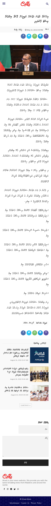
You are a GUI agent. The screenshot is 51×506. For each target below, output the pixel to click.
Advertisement (14, 503)
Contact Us (25, 503)
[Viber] (46, 36)
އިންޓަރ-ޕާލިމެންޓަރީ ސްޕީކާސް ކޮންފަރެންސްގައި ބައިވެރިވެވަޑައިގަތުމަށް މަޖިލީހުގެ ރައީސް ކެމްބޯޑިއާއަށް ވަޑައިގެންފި (15, 372)
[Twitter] (28, 36)
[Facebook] (23, 36)
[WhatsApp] (34, 36)
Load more (25, 405)
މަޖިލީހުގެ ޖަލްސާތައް (41, 323)
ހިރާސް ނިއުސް (18, 29)
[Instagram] (7, 489)
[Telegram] (40, 36)
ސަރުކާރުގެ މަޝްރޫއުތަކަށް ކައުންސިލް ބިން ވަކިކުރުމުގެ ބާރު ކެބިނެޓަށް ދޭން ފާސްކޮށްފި (16, 389)
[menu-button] (3, 4)
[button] (47, 4)
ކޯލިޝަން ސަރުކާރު (29, 323)
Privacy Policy (36, 503)
